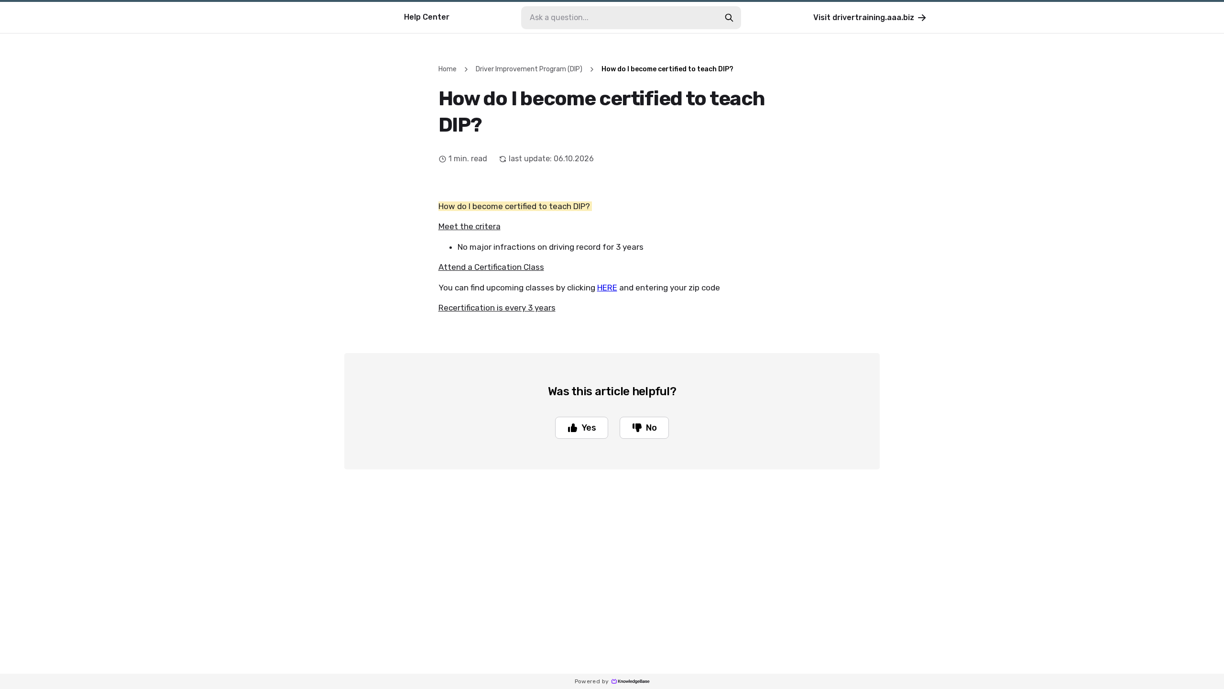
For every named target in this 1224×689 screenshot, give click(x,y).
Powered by (592, 681)
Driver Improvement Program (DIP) (529, 69)
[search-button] (729, 18)
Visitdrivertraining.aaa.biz (863, 17)
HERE (607, 287)
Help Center (426, 17)
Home (447, 69)
